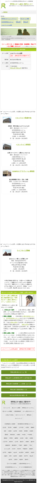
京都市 (20, 456)
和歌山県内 (14, 322)
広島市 (16, 459)
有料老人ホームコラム (28, 407)
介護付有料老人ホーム (25, 463)
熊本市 (26, 459)
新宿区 (26, 431)
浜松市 (32, 452)
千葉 (30, 445)
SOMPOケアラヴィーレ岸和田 (23, 171)
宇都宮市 (25, 448)
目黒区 (31, 438)
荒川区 (10, 427)
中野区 (11, 438)
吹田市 (15, 456)
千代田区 (29, 434)
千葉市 (20, 445)
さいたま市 (7, 448)
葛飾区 (32, 427)
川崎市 (27, 441)
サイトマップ (18, 418)
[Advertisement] (18, 88)
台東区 (18, 434)
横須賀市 (14, 445)
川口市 (13, 448)
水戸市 (4, 452)
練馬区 (16, 438)
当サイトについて (20, 415)
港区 (26, 438)
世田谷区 (12, 434)
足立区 (4, 427)
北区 (5, 431)
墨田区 (6, 434)
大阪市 (5, 456)
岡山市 (31, 456)
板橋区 (15, 427)
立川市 (16, 441)
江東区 (10, 431)
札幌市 (10, 452)
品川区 (15, 431)
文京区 (22, 438)
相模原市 (7, 445)
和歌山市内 (25, 324)
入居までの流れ (9, 415)
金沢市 (10, 459)
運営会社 (29, 415)
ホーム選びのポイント (28, 411)
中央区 (24, 434)
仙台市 (15, 452)
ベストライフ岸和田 (23, 145)
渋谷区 (20, 431)
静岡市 (27, 452)
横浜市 (22, 441)
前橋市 (31, 448)
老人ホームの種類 (7, 411)
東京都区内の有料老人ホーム (25, 424)
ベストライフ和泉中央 (23, 118)
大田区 (27, 427)
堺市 (10, 456)
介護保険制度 (17, 411)
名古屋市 (21, 452)
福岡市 (21, 459)
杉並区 (31, 431)
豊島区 (5, 438)
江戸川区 (21, 427)
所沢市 (19, 448)
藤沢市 (32, 441)
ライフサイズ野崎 (23, 250)
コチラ (33, 46)
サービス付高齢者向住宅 (25, 467)
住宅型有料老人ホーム (13, 318)
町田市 (11, 441)
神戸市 (26, 456)
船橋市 (25, 445)
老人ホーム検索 (16, 407)
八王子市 (5, 441)
